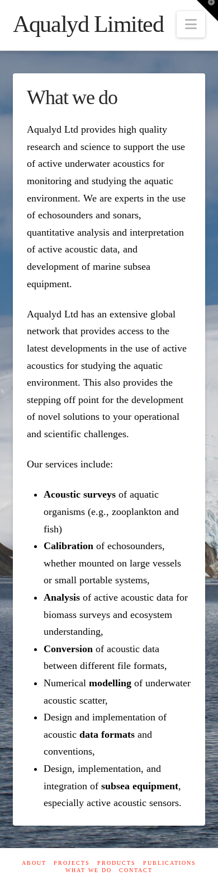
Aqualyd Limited (88, 24)
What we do (88, 870)
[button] (191, 24)
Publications (169, 863)
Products (116, 863)
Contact (136, 870)
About (34, 863)
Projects (72, 863)
